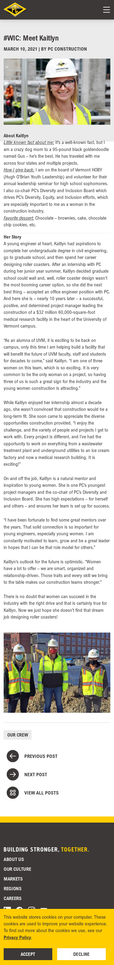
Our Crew (17, 734)
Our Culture (17, 869)
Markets (13, 879)
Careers (13, 898)
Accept (28, 954)
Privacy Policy (17, 937)
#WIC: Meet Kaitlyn (31, 37)
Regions (13, 888)
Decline (81, 954)
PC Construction (67, 49)
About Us (14, 859)
